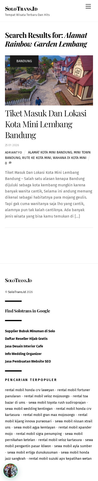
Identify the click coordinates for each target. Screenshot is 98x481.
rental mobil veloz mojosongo (46, 396)
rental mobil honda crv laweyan (29, 390)
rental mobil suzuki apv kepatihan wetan (60, 459)
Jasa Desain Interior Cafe (24, 346)
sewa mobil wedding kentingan (29, 409)
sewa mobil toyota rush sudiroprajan (57, 403)
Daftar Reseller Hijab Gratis (26, 339)
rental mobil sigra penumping (39, 434)
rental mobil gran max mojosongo (49, 415)
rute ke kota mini (36, 158)
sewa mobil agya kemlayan (34, 427)
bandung (24, 61)
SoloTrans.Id (17, 292)
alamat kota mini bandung (50, 152)
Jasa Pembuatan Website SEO (28, 361)
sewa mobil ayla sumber (73, 446)
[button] (10, 471)
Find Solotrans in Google (27, 310)
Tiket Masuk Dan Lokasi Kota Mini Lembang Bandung (45, 123)
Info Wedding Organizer (23, 354)
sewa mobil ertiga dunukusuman (32, 452)
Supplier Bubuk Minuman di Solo (30, 331)
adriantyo (13, 152)
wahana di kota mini (69, 158)
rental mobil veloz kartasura (60, 440)
